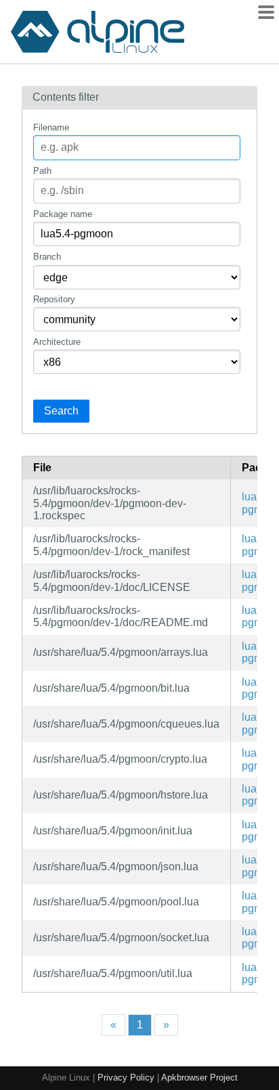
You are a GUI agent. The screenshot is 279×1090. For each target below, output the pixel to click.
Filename (51, 127)
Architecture (57, 342)
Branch (47, 257)
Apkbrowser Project (199, 1077)
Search (61, 411)
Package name (62, 214)
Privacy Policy (126, 1077)
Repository (54, 299)
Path (42, 171)
